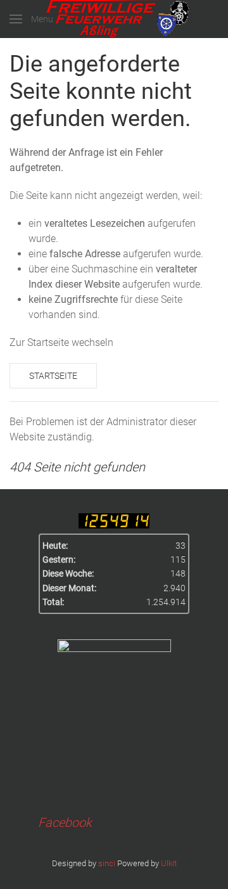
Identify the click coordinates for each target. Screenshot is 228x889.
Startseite (53, 376)
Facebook (65, 822)
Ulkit (169, 863)
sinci (106, 863)
